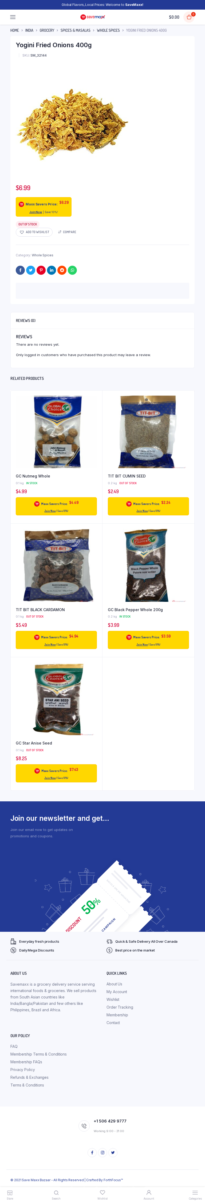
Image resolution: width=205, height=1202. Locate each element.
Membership (117, 1015)
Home (14, 30)
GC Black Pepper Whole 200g (135, 609)
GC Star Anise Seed (34, 743)
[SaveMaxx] (92, 17)
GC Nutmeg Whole (33, 476)
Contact (113, 1022)
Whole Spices (108, 30)
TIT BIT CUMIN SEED (127, 476)
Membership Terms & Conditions (38, 1054)
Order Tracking (120, 1007)
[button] (34, 232)
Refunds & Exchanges (29, 1077)
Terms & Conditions (27, 1085)
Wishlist (113, 999)
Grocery (47, 30)
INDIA (29, 30)
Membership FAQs (26, 1062)
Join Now (35, 212)
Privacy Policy (22, 1069)
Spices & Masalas (75, 30)
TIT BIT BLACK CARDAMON (40, 609)
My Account (117, 991)
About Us (114, 984)
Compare (69, 232)
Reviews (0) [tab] (26, 320)
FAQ (14, 1046)
